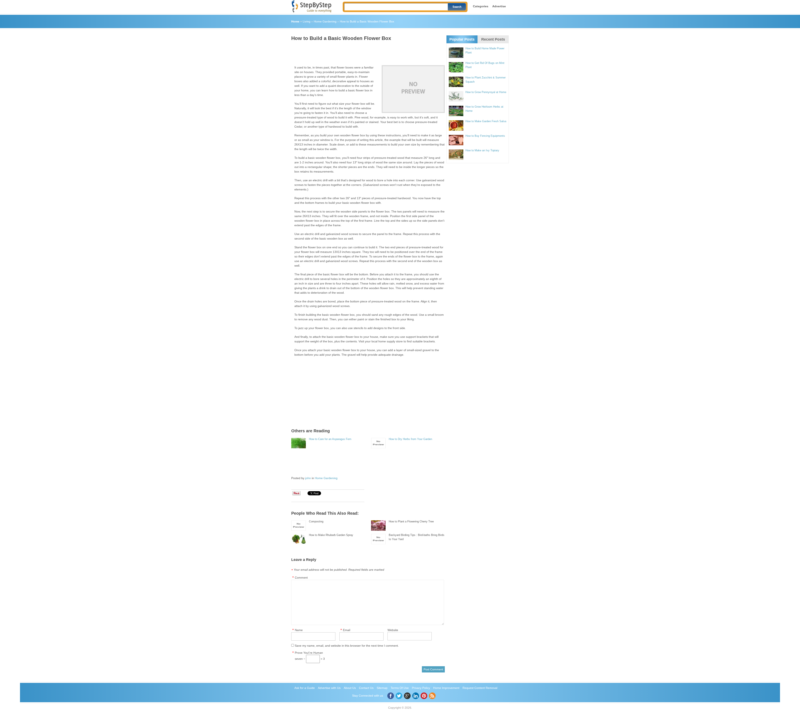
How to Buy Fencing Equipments (485, 135)
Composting (316, 521)
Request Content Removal (479, 688)
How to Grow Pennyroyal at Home (485, 92)
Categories (480, 6)
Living (306, 21)
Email (346, 630)
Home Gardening (325, 21)
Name (299, 630)
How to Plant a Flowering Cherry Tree (411, 521)
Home (295, 21)
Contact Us (366, 688)
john (308, 478)
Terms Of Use (400, 688)
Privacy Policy (421, 688)
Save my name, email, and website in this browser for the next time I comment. (347, 645)
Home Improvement (446, 688)
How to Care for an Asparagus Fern (330, 439)
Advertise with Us (329, 688)
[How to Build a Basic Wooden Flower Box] (413, 89)
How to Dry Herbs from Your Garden (410, 439)
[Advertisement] (367, 51)
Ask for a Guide (304, 688)
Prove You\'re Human (309, 653)
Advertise (499, 6)
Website (393, 630)
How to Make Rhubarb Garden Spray (331, 535)
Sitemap (382, 688)
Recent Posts (493, 39)
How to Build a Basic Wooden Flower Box (367, 21)
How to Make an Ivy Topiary (482, 150)
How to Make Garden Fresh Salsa (485, 121)
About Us (350, 688)
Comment (301, 577)
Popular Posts (462, 39)
